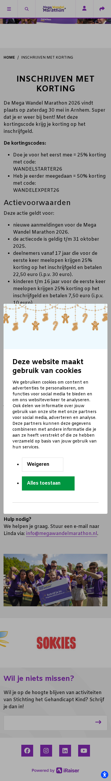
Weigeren (38, 464)
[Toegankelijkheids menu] (104, 774)
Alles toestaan (44, 483)
